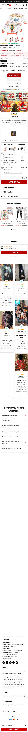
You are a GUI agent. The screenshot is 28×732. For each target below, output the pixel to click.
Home (1, 8)
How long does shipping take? (10, 415)
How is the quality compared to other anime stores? (12, 449)
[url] (9, 657)
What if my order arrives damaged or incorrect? (11, 442)
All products (8, 8)
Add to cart (14, 729)
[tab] (10, 140)
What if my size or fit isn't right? (10, 431)
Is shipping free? (6, 420)
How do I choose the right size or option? (10, 426)
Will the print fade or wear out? (10, 436)
